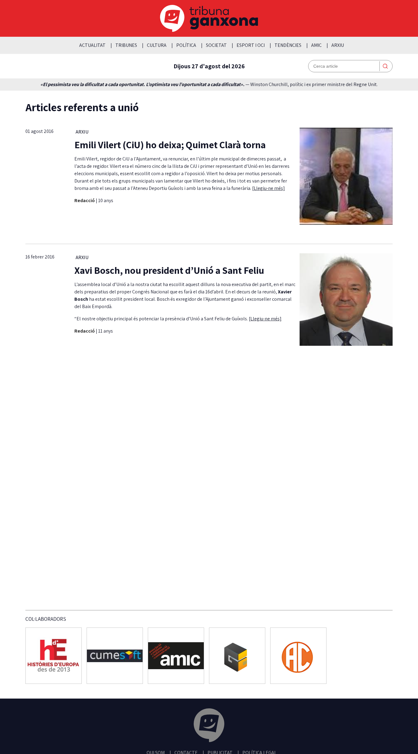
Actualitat (92, 45)
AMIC (316, 45)
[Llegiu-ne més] (268, 188)
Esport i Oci (251, 45)
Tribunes (126, 45)
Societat (216, 45)
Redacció (85, 200)
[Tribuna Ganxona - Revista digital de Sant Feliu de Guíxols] (209, 726)
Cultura (156, 45)
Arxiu (337, 45)
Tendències (287, 45)
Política (186, 45)
